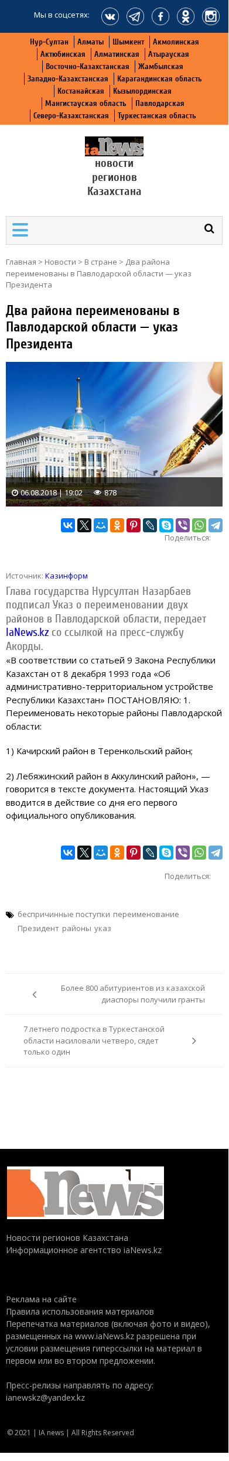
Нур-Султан (49, 42)
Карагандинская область (159, 79)
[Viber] (183, 525)
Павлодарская (159, 103)
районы (76, 928)
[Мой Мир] (101, 525)
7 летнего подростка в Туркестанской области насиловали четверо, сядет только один (94, 1040)
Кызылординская (142, 91)
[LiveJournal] (150, 525)
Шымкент (128, 42)
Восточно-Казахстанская (87, 66)
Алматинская (116, 54)
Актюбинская (63, 54)
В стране (100, 261)
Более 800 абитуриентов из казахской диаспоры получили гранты (133, 994)
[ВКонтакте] (68, 525)
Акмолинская (176, 42)
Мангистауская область (86, 103)
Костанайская (80, 91)
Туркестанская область (157, 116)
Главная (21, 261)
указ (102, 928)
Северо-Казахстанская (71, 116)
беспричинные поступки (64, 914)
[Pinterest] (134, 525)
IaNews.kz (27, 632)
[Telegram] (216, 525)
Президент (38, 928)
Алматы (90, 42)
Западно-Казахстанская (68, 79)
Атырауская (168, 54)
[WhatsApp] (199, 525)
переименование (146, 914)
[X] (84, 525)
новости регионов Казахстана (114, 177)
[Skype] (166, 525)
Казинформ (66, 575)
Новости (60, 261)
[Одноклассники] (117, 525)
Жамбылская (160, 66)
